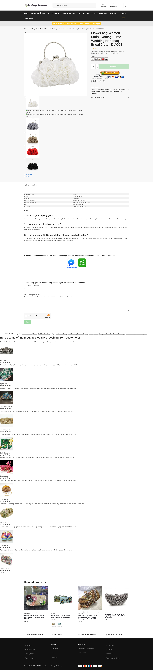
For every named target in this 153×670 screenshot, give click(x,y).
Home (26, 29)
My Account (110, 644)
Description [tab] (34, 185)
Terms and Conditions (113, 657)
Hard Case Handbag (51, 29)
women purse (142, 334)
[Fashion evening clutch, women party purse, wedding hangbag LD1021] (36, 598)
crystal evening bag (74, 334)
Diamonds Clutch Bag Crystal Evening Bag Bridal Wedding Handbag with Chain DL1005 (87, 617)
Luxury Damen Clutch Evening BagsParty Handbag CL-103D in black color (115, 615)
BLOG (127, 7)
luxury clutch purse (132, 334)
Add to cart (114, 66)
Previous (29, 174)
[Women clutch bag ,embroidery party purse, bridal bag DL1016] (63, 598)
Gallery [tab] (26, 185)
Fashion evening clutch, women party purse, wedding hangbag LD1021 (34, 617)
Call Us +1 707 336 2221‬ (86, 647)
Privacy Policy (29, 653)
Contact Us (109, 653)
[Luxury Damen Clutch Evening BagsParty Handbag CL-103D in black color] (117, 598)
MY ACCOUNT (114, 7)
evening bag (84, 334)
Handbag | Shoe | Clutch (36, 29)
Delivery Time (95, 87)
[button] (125, 16)
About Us (28, 644)
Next (27, 176)
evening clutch (93, 334)
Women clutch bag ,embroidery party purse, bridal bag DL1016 (61, 616)
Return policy (29, 657)
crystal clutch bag (61, 334)
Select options (63, 629)
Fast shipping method (98, 97)
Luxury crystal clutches (112, 612)
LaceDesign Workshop (55, 666)
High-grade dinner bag (106, 334)
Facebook (55, 647)
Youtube (54, 652)
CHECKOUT (103, 7)
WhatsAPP (82, 652)
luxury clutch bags (119, 334)
